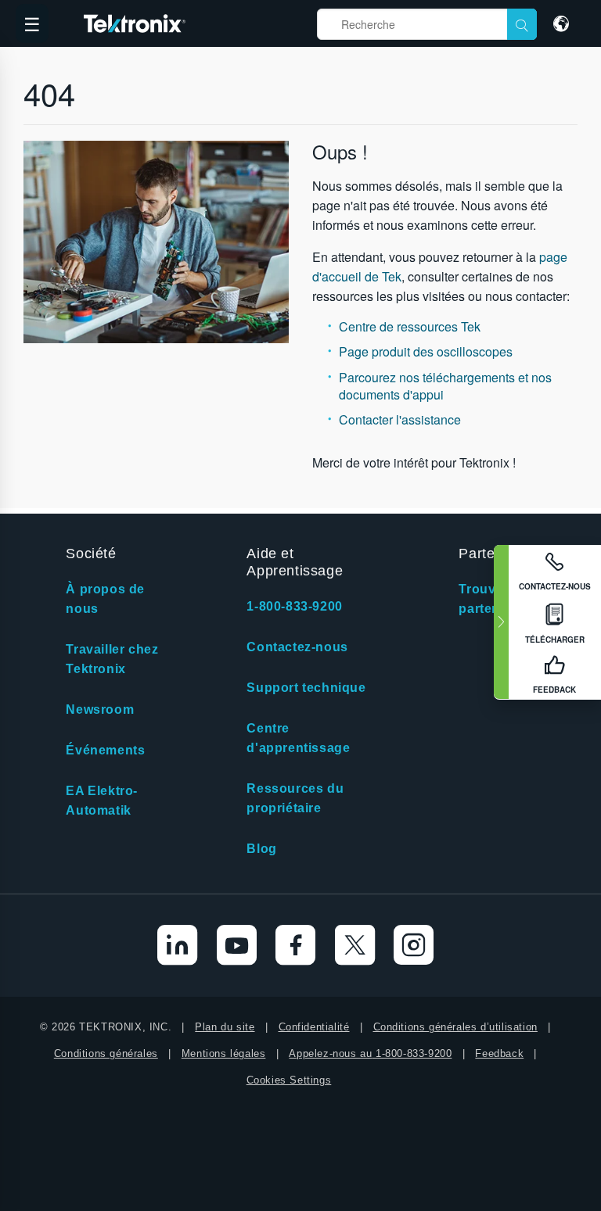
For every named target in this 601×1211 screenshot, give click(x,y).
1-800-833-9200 (294, 606)
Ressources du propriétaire (295, 798)
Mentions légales (224, 1053)
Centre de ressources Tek (409, 326)
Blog (261, 848)
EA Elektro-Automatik (102, 800)
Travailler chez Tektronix (112, 659)
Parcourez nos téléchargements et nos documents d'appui (445, 385)
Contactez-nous (297, 647)
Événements (105, 750)
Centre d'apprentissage (298, 738)
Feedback (499, 1053)
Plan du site (224, 1027)
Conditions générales (106, 1053)
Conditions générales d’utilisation (455, 1027)
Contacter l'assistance (400, 419)
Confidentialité (314, 1027)
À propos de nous (105, 598)
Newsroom (100, 709)
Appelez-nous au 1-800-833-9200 (370, 1053)
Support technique (306, 687)
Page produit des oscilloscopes (426, 351)
